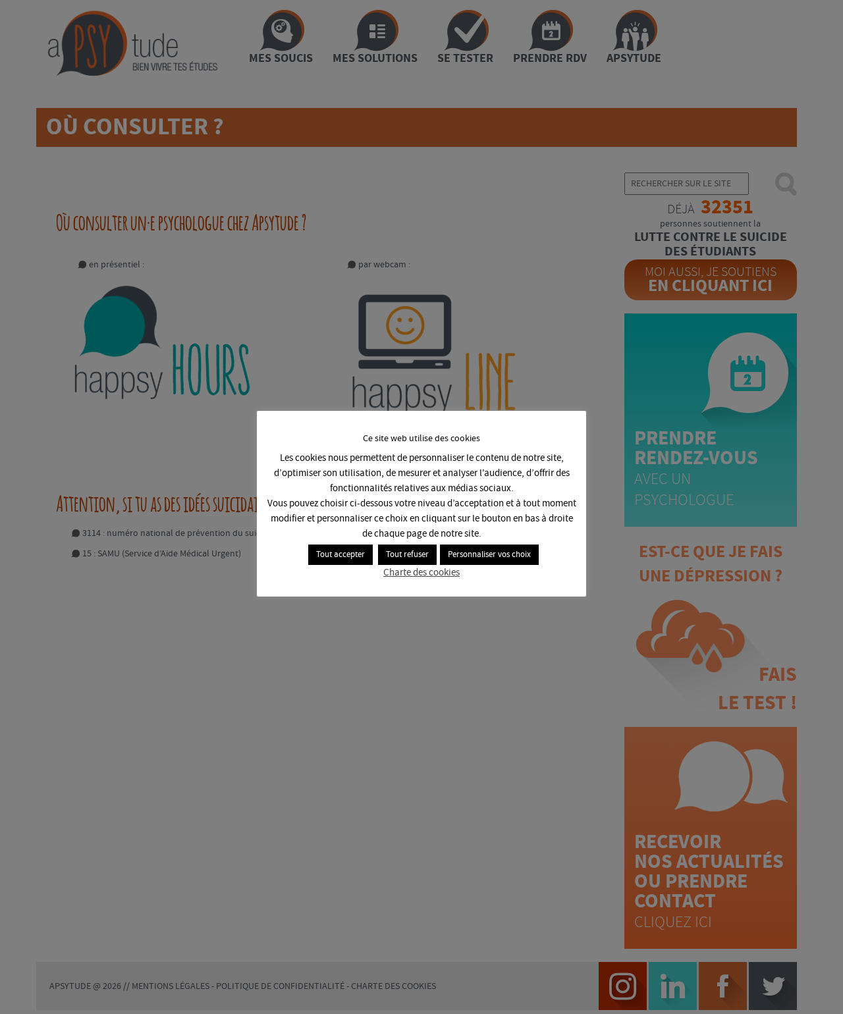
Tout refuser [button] (407, 554)
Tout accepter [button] (340, 554)
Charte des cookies (421, 572)
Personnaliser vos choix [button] (489, 554)
